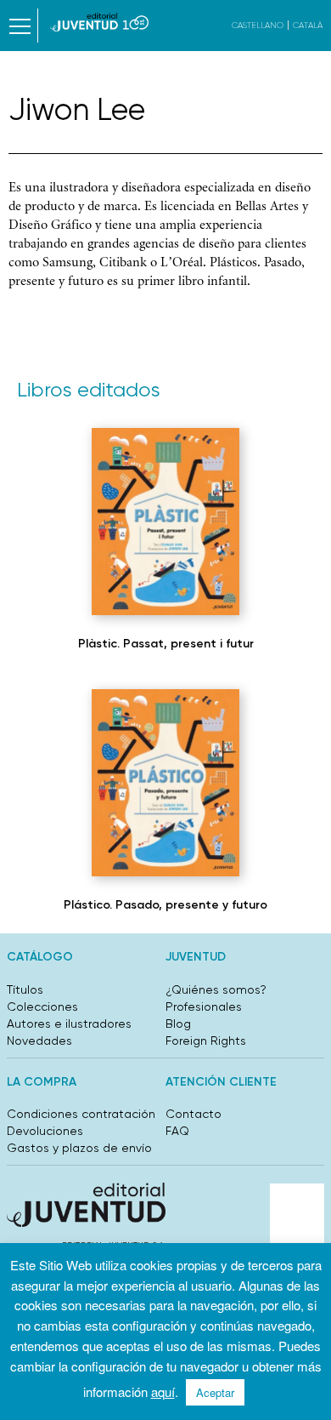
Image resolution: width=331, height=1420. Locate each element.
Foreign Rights (206, 1040)
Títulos (25, 989)
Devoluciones (45, 1131)
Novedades (39, 1040)
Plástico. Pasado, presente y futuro (165, 905)
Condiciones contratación (81, 1114)
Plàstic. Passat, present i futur (166, 643)
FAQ (177, 1131)
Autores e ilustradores (69, 1023)
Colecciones (42, 1006)
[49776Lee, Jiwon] (165, 782)
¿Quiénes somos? (216, 989)
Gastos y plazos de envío (79, 1148)
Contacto (194, 1114)
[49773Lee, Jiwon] (166, 521)
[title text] (99, 22)
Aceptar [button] (215, 1392)
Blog (178, 1023)
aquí (163, 1391)
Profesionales (204, 1006)
